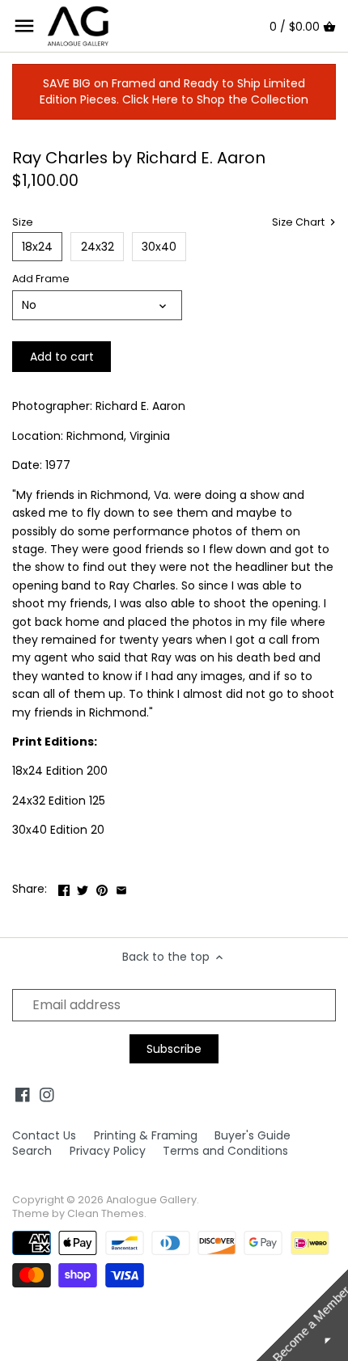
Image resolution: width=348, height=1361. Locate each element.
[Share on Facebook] (64, 887)
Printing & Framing (145, 1135)
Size (22, 222)
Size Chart (299, 222)
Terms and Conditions (225, 1151)
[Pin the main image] (102, 887)
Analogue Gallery (151, 1200)
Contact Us (44, 1135)
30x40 (159, 247)
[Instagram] (47, 1095)
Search (32, 1151)
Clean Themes (105, 1213)
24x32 (97, 247)
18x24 (37, 247)
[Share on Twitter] (82, 887)
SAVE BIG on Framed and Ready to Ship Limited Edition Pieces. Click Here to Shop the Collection (174, 91)
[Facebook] (22, 1095)
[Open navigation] (24, 26)
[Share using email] (121, 887)
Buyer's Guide (252, 1135)
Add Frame (41, 279)
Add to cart (62, 357)
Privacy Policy (108, 1151)
